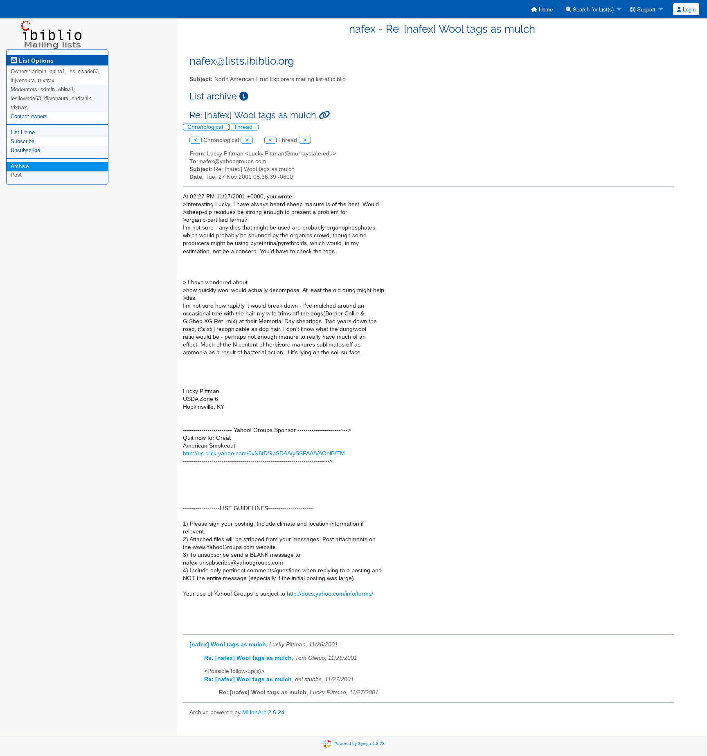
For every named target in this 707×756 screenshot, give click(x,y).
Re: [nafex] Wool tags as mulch (248, 658)
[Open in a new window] (243, 96)
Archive (20, 166)
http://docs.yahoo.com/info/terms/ (330, 594)
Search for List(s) (592, 9)
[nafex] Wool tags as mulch (227, 644)
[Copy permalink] (324, 115)
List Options (35, 60)
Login (688, 9)
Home (545, 9)
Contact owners (29, 116)
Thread (244, 127)
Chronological (206, 127)
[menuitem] (542, 9)
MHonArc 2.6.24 (263, 712)
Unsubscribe (25, 150)
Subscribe (22, 141)
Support (645, 9)
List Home (23, 132)
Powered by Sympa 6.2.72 (359, 743)
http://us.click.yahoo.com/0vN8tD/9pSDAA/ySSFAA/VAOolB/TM (264, 453)
